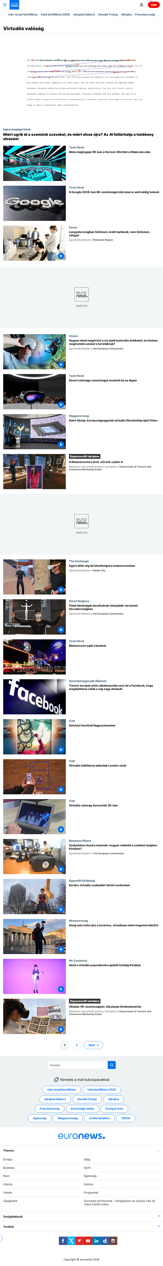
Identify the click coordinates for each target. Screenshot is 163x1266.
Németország (78, 920)
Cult (72, 720)
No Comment (78, 960)
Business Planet (80, 840)
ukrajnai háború (84, 14)
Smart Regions (79, 600)
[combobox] (82, 1065)
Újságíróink (10, 1200)
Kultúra (88, 1184)
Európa (7, 1159)
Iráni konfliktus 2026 (55, 14)
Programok (91, 1192)
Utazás (7, 1184)
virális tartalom (99, 1118)
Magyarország (79, 415)
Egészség (39, 1118)
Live (154, 4)
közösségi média (82, 1108)
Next (92, 1045)
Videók (7, 1192)
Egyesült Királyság (82, 880)
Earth (87, 1167)
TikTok (125, 1118)
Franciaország (145, 14)
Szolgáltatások (13, 1216)
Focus (73, 227)
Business (9, 1167)
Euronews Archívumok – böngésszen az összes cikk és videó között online (119, 1202)
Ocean (73, 335)
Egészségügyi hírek (17, 129)
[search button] (112, 1065)
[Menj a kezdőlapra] (14, 5)
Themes (8, 1150)
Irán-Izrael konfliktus (23, 14)
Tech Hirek (76, 147)
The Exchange (79, 561)
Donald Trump (108, 14)
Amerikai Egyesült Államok (87, 680)
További (8, 1226)
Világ (87, 1159)
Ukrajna (126, 14)
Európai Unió (114, 1108)
